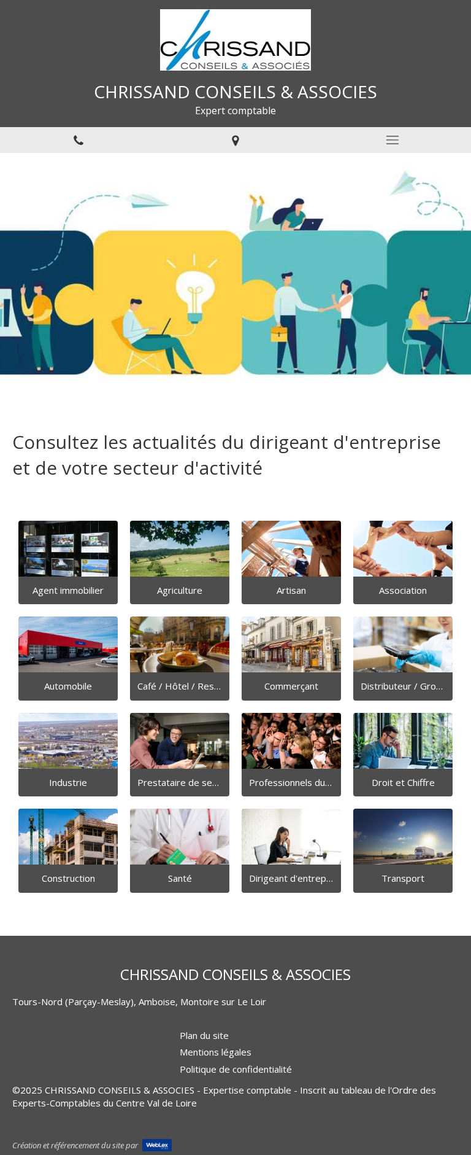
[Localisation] (235, 140)
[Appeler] (78, 140)
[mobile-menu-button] (392, 140)
